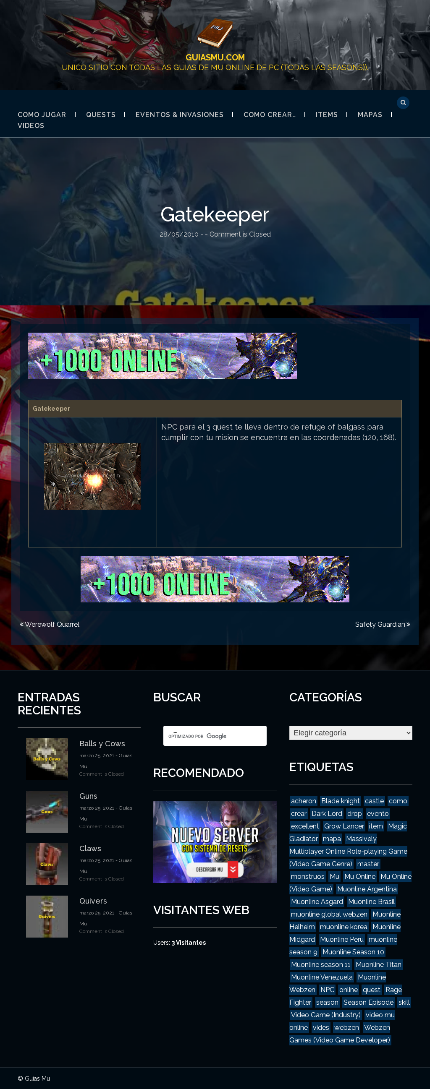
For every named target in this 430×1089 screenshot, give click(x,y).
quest (371, 990)
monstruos (308, 877)
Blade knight (340, 801)
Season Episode (368, 1002)
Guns (88, 796)
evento (378, 814)
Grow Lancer (344, 826)
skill (404, 1002)
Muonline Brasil (371, 902)
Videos (31, 126)
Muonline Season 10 (353, 952)
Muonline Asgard (317, 902)
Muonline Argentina (367, 889)
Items (327, 115)
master (368, 864)
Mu (334, 877)
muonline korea (343, 927)
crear (299, 814)
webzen (346, 1028)
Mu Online (359, 877)
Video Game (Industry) (326, 1015)
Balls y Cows (102, 743)
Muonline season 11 (321, 965)
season (327, 1002)
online (348, 990)
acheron (303, 801)
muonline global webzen (329, 914)
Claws (90, 848)
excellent (305, 826)
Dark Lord (327, 814)
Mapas (370, 115)
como (398, 801)
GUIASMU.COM (215, 57)
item (376, 826)
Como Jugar (42, 115)
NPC (327, 990)
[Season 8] (162, 355)
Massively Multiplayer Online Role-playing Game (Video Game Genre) (348, 851)
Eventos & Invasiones (180, 115)
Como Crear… (270, 115)
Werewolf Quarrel (52, 624)
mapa (332, 839)
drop (354, 814)
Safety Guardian (380, 624)
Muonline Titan (378, 965)
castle (374, 801)
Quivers (93, 900)
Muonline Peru (342, 939)
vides (321, 1028)
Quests (101, 115)
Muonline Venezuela (322, 977)
